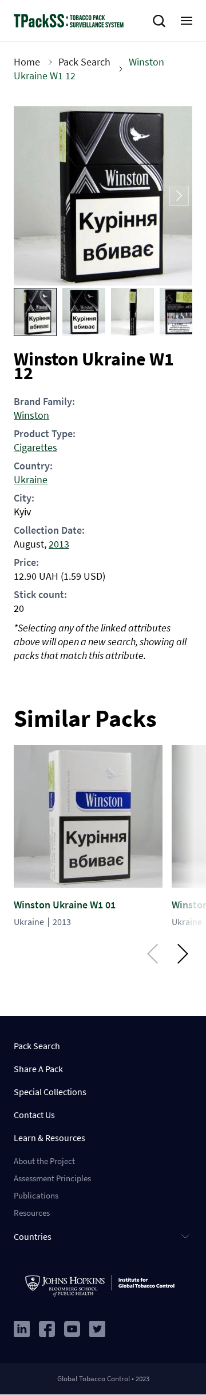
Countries (33, 1236)
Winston (31, 415)
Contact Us (34, 1114)
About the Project (44, 1160)
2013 (59, 543)
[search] (161, 21)
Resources (32, 1212)
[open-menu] (186, 20)
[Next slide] (179, 196)
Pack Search (84, 61)
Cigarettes (35, 447)
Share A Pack (38, 1068)
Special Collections (50, 1091)
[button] (35, 312)
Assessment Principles (52, 1178)
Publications (36, 1195)
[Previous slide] (27, 196)
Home (27, 61)
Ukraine (30, 479)
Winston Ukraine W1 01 (65, 904)
